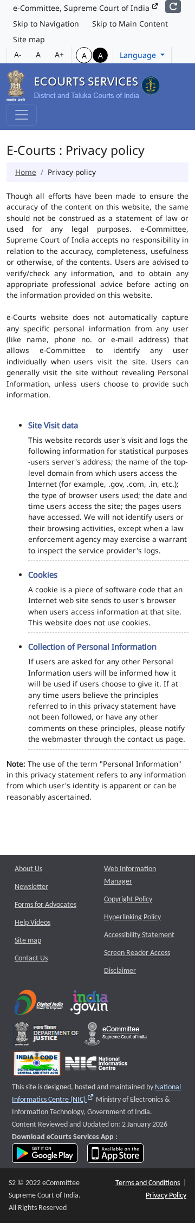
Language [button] (139, 55)
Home (25, 172)
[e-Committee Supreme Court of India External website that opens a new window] (115, 1035)
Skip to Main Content (130, 23)
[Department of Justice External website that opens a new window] (47, 1035)
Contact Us (31, 958)
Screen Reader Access (137, 953)
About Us (28, 869)
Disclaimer (120, 971)
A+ (59, 54)
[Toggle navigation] (21, 115)
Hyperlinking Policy (132, 917)
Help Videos (32, 922)
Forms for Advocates (45, 904)
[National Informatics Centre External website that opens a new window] (96, 1065)
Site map (29, 39)
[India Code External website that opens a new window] (37, 1065)
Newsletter (31, 887)
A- (18, 54)
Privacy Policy (166, 1195)
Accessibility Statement (139, 935)
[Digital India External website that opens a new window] (39, 1004)
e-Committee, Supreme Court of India (82, 8)
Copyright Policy (128, 899)
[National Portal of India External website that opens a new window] (90, 1004)
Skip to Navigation (46, 23)
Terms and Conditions (147, 1183)
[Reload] (173, 6)
